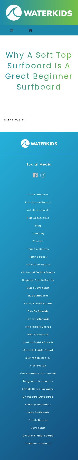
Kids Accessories (38, 217)
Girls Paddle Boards (38, 326)
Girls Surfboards (38, 334)
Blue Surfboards (38, 295)
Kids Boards (38, 365)
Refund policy (38, 256)
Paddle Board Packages (38, 389)
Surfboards (38, 427)
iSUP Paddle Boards (38, 357)
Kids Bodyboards (38, 210)
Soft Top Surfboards (38, 404)
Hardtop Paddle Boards (38, 342)
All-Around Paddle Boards (38, 272)
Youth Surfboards (38, 412)
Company (38, 233)
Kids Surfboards (38, 194)
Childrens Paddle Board (38, 435)
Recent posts (13, 119)
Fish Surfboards (38, 311)
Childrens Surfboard (38, 443)
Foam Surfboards (38, 319)
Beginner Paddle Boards (38, 280)
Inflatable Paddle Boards (38, 350)
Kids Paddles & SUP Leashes (38, 373)
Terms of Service (38, 249)
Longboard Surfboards (38, 381)
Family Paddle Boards (38, 303)
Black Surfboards (38, 287)
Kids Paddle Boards (38, 202)
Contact (38, 241)
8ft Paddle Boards (38, 264)
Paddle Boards (38, 420)
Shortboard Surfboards (38, 396)
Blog (38, 225)
